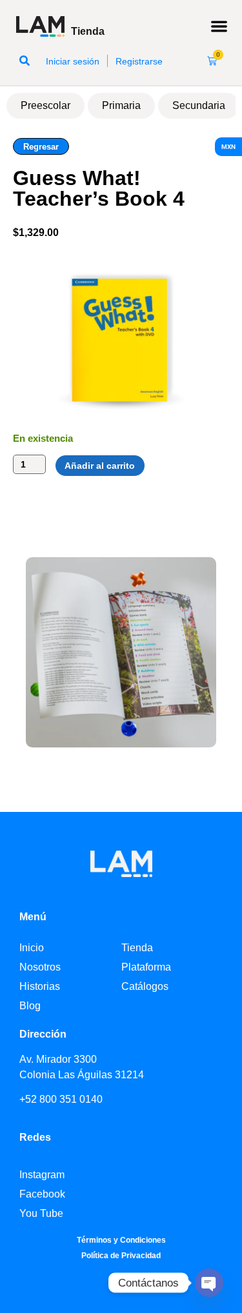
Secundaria (198, 105)
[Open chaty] (209, 1283)
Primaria (121, 105)
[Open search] (24, 60)
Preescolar (45, 105)
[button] (220, 27)
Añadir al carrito (100, 465)
